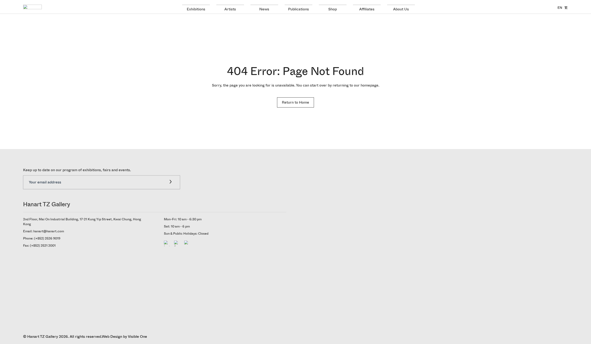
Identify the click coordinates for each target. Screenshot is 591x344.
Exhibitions (196, 9)
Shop (332, 9)
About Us (401, 9)
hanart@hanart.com (48, 231)
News (264, 9)
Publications (298, 9)
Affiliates (366, 9)
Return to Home (295, 102)
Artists (230, 9)
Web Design (112, 336)
